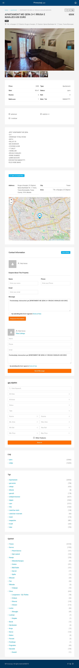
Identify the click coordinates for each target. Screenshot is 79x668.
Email (10, 288)
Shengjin (15, 611)
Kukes (11, 635)
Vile (10, 507)
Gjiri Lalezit (16, 554)
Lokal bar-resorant (15, 514)
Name (11, 279)
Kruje (11, 628)
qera (6, 20)
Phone (43, 279)
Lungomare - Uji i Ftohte (20, 595)
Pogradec (12, 645)
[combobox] (39, 394)
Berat (11, 622)
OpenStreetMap (60, 239)
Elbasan (12, 578)
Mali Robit (15, 568)
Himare (14, 605)
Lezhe (11, 608)
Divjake (14, 618)
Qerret (14, 571)
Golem (14, 564)
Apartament (13, 480)
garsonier (12, 483)
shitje (11, 463)
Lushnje (12, 615)
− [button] (11, 202)
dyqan (11, 500)
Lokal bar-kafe (14, 510)
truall (11, 524)
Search (39, 442)
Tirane (11, 544)
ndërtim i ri (45, 114)
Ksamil (14, 652)
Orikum (14, 598)
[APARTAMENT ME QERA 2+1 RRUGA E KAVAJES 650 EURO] (40, 216)
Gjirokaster (13, 625)
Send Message (39, 371)
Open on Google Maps (17, 175)
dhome (11, 490)
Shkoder (12, 584)
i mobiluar (14, 118)
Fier (10, 581)
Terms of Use (37, 314)
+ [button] (11, 199)
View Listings (65, 252)
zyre (10, 503)
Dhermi (14, 601)
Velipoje (15, 588)
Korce (11, 632)
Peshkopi (12, 642)
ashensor (14, 114)
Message (12, 297)
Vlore (11, 591)
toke (10, 527)
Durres (11, 547)
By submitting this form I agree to (26, 314)
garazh (11, 493)
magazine (12, 520)
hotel (11, 517)
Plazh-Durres (16, 551)
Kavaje (11, 557)
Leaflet (53, 239)
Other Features (40, 438)
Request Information (17, 319)
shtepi (11, 486)
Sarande (12, 649)
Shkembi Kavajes (18, 561)
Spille (14, 574)
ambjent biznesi (14, 497)
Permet (11, 639)
